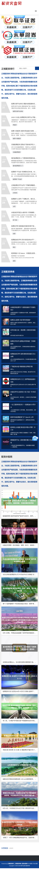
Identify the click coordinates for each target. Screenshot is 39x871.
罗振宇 (15, 125)
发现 (14, 261)
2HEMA (15, 193)
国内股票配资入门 (18, 166)
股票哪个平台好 (17, 179)
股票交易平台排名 (18, 111)
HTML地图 (35, 863)
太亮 (14, 206)
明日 (14, 247)
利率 (14, 234)
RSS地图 (30, 863)
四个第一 (15, 220)
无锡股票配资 (16, 152)
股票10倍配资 (17, 138)
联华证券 (23, 865)
